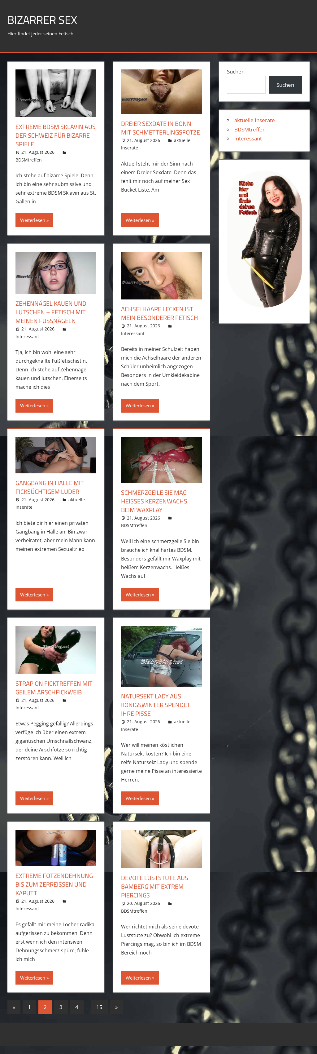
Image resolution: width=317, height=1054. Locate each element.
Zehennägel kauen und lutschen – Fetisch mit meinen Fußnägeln (50, 312)
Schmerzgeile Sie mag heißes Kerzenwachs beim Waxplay (154, 501)
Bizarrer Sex (42, 19)
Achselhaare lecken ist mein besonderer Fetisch (159, 313)
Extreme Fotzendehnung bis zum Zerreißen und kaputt (54, 884)
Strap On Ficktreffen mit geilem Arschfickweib (54, 688)
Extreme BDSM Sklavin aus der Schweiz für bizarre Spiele (55, 135)
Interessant (27, 336)
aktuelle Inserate (254, 120)
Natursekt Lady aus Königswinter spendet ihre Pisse (155, 704)
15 (99, 1007)
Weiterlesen (32, 220)
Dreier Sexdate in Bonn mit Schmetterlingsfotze (160, 128)
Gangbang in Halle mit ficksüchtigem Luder (49, 487)
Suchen (236, 71)
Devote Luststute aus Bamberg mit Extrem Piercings (154, 886)
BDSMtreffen (28, 160)
